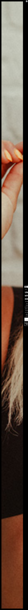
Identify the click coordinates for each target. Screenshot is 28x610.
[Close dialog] (26, 1)
